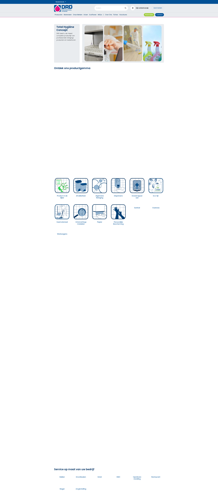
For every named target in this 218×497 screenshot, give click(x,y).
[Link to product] (62, 185)
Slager (62, 489)
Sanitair (137, 208)
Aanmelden (158, 8)
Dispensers (118, 196)
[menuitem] (58, 15)
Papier (99, 222)
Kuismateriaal (62, 222)
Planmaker (149, 15)
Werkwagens (62, 234)
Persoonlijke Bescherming (118, 223)
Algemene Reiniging (100, 197)
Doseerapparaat (137, 197)
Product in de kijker (62, 197)
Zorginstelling (81, 489)
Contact (160, 15)
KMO (118, 477)
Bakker (62, 477)
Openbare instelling (137, 478)
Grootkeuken (81, 477)
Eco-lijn (156, 196)
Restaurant (155, 477)
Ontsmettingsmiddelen (80, 223)
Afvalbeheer (81, 196)
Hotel (100, 477)
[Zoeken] (125, 8)
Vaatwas (155, 208)
